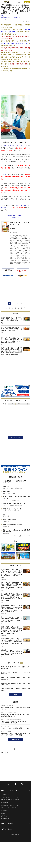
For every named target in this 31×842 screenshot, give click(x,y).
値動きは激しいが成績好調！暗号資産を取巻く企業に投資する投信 (15, 684)
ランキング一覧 (15, 438)
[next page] (21, 303)
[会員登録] (27, 2)
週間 (19, 404)
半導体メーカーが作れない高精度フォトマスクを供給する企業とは (15, 678)
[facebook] (15, 784)
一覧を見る (15, 695)
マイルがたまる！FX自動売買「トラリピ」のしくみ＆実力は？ (15, 673)
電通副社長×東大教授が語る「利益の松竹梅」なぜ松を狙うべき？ (15, 667)
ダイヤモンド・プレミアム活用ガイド (10, 799)
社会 (2, 17)
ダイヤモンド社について (7, 829)
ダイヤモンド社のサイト (7, 823)
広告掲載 (3, 813)
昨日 (12, 404)
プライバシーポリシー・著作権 (8, 808)
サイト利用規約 (4, 802)
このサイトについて (5, 794)
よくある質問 (4, 810)
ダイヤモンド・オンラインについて (10, 790)
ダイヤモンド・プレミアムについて (9, 797)
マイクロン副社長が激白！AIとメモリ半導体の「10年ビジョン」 (15, 689)
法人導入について (5, 818)
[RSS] (22, 784)
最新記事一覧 (15, 739)
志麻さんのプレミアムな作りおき (12, 17)
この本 (4, 174)
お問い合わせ (4, 816)
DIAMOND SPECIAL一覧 (8, 749)
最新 (4, 404)
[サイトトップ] (6, 2)
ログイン (20, 2)
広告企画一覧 (4, 753)
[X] (8, 784)
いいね (26, 404)
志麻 (2, 15)
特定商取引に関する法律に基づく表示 (10, 805)
